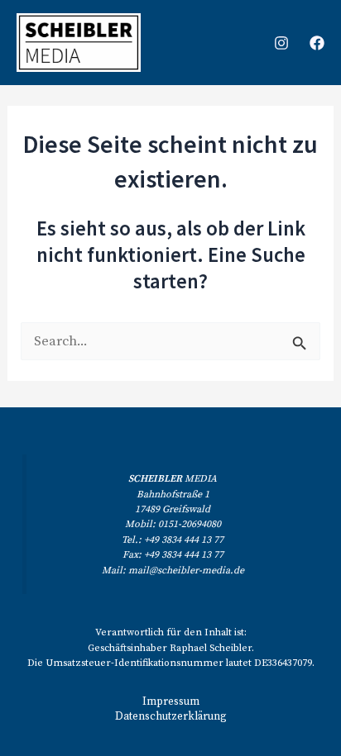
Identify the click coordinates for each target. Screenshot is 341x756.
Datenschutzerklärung (171, 716)
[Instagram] (281, 43)
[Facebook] (317, 43)
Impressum (170, 701)
